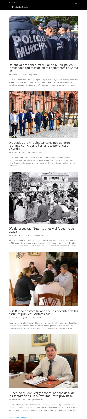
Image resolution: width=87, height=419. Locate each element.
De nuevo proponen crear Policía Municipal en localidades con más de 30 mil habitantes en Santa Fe (43, 68)
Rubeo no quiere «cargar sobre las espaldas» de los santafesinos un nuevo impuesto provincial (42, 394)
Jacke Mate (16, 74)
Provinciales (37, 152)
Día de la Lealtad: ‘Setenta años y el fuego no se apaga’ (41, 230)
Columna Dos (38, 235)
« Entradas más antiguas (18, 418)
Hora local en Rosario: (20, 7)
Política (35, 74)
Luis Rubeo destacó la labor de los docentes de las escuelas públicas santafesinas (43, 312)
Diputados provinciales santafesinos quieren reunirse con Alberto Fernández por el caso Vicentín (39, 146)
